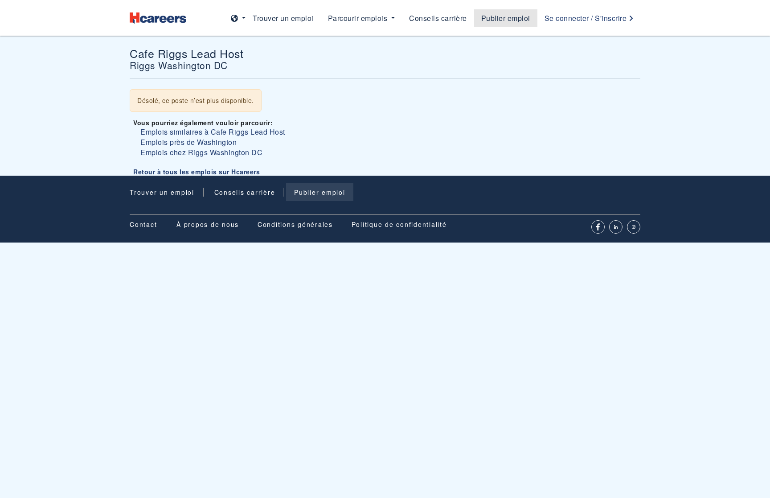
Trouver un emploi (283, 18)
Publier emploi (505, 18)
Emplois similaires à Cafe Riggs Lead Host (212, 132)
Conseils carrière (438, 18)
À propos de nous (207, 224)
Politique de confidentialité (399, 224)
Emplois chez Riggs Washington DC (201, 152)
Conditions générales (295, 224)
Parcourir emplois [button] (358, 18)
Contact (143, 224)
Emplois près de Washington (188, 142)
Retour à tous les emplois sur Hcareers (196, 171)
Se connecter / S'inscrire (587, 18)
